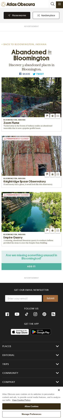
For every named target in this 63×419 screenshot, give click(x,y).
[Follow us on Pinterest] (44, 314)
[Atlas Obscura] (18, 4)
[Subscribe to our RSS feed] (53, 314)
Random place (48, 15)
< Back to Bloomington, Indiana (24, 44)
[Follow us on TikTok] (26, 314)
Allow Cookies (32, 406)
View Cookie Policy (21, 400)
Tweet (40, 74)
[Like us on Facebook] (7, 314)
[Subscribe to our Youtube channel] (17, 314)
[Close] (59, 390)
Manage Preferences (31, 414)
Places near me (19, 15)
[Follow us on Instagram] (35, 314)
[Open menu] (59, 4)
